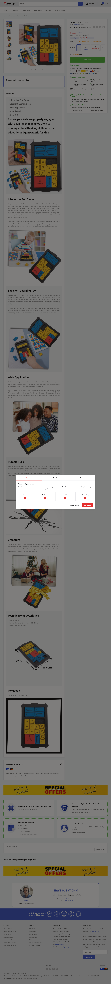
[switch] (25, 498)
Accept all (87, 505)
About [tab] (82, 478)
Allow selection (74, 505)
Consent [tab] (29, 478)
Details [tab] (55, 478)
